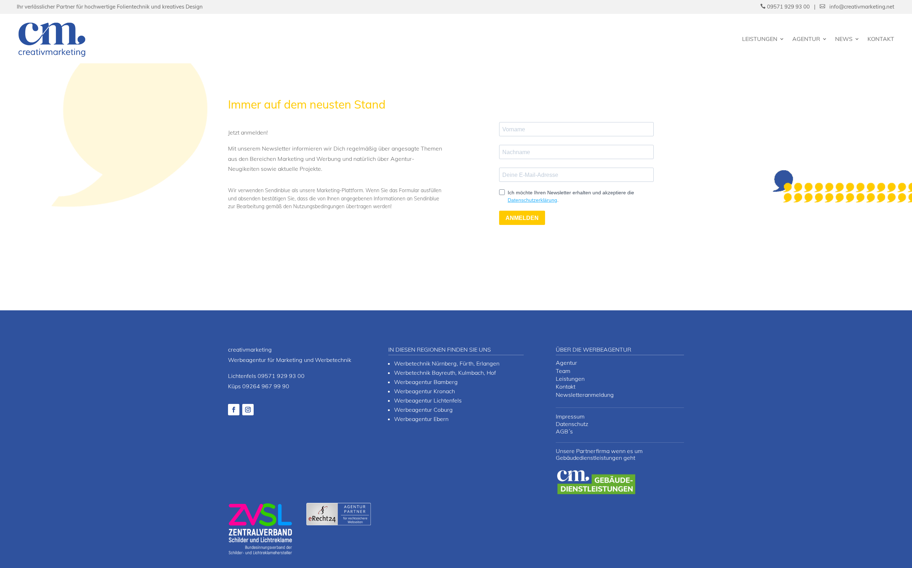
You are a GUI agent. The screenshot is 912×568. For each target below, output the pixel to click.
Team (563, 370)
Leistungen (759, 38)
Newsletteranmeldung (585, 394)
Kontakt (880, 38)
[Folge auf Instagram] (248, 409)
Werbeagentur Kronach (424, 391)
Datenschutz (572, 423)
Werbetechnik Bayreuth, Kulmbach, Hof (445, 372)
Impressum (570, 416)
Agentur (806, 38)
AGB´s (564, 431)
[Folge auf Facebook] (233, 409)
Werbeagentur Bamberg (426, 381)
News (844, 38)
